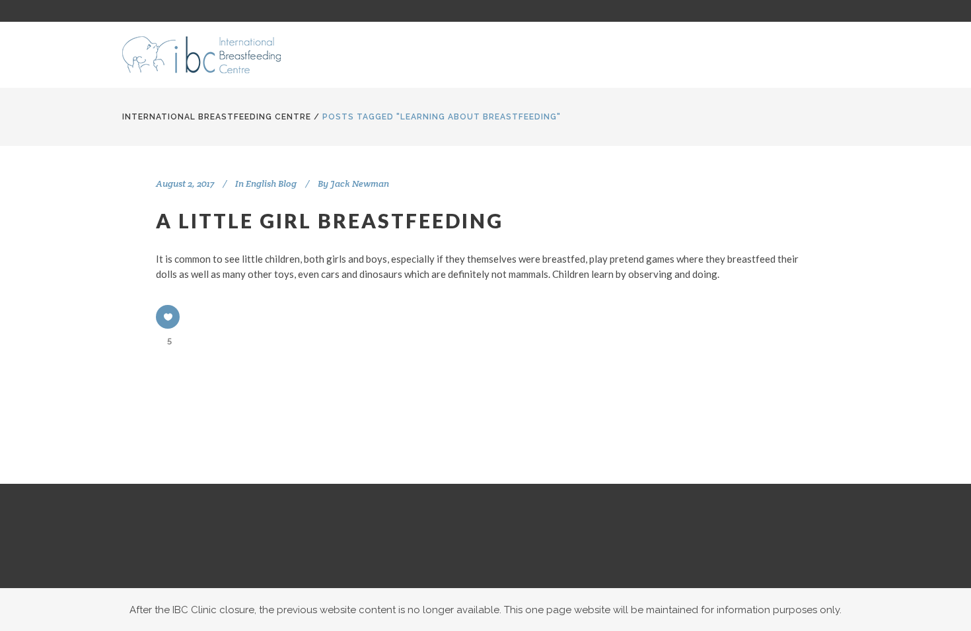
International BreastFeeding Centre (216, 116)
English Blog (271, 183)
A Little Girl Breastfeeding (329, 220)
